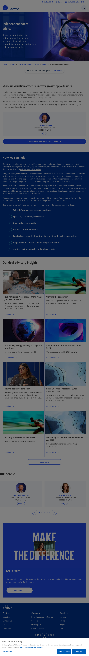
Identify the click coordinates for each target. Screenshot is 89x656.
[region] (44, 647)
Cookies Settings (7, 651)
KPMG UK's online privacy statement (31, 647)
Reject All (79, 651)
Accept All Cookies (64, 651)
